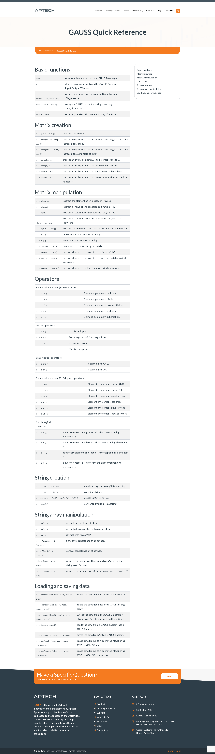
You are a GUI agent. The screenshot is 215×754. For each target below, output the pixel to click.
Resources (150, 11)
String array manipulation (149, 89)
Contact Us (169, 11)
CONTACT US (169, 676)
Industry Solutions (113, 11)
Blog (159, 11)
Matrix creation (145, 73)
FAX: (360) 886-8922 (146, 715)
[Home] (42, 50)
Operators (142, 81)
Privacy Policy (174, 750)
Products (98, 11)
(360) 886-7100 (144, 710)
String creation (144, 85)
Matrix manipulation (147, 77)
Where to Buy (104, 717)
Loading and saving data (149, 92)
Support (126, 11)
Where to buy (137, 11)
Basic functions (144, 70)
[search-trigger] (178, 11)
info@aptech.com (145, 704)
